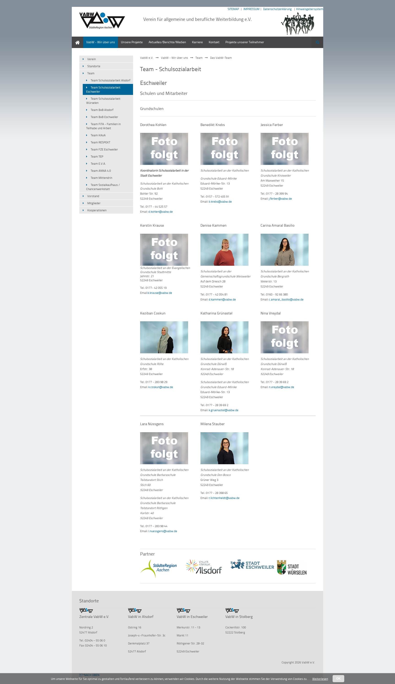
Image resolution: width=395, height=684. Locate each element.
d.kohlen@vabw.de (160, 211)
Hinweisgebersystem (309, 9)
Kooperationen (97, 210)
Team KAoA (98, 135)
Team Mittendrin (101, 178)
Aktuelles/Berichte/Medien (167, 42)
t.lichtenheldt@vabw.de (224, 498)
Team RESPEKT (100, 142)
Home (76, 39)
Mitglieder (94, 203)
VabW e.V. (146, 58)
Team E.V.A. (98, 163)
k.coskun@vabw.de (160, 387)
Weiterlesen (320, 679)
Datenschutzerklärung (277, 9)
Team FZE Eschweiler (104, 149)
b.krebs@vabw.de (220, 201)
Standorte (93, 66)
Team (199, 58)
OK (338, 678)
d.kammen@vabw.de (222, 299)
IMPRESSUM (251, 9)
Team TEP (97, 156)
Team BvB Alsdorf (102, 110)
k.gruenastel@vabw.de (223, 410)
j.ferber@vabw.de (280, 198)
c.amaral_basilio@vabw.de (286, 299)
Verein (91, 59)
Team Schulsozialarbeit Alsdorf (110, 80)
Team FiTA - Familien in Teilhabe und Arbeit (103, 126)
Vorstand (93, 196)
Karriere (197, 42)
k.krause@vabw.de (160, 293)
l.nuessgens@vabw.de (162, 531)
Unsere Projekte (132, 42)
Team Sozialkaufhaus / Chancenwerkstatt (103, 187)
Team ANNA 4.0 (101, 171)
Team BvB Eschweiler (104, 117)
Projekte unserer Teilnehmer (244, 42)
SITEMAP (233, 9)
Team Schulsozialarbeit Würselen (103, 101)
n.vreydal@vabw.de (281, 387)
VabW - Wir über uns (100, 42)
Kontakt (214, 42)
